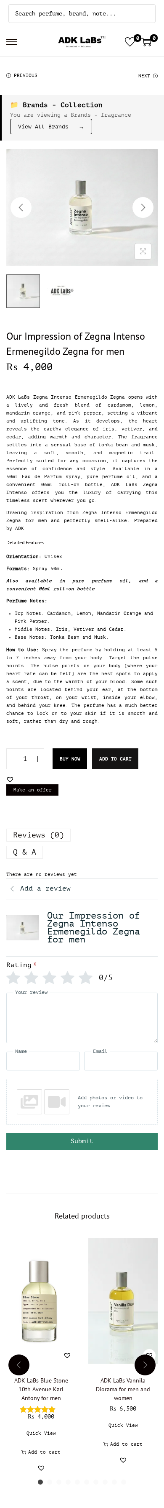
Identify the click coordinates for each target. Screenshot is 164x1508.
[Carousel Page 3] (58, 1482)
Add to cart (115, 759)
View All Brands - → (51, 126)
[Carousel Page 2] (49, 1482)
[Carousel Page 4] (68, 1482)
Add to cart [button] (44, 1452)
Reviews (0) (38, 835)
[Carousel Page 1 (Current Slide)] (40, 1482)
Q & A (24, 852)
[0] (130, 42)
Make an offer (32, 790)
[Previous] (21, 207)
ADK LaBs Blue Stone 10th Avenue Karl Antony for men (41, 1389)
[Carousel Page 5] (77, 1482)
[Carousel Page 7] (95, 1482)
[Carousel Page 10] (123, 1482)
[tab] (82, 835)
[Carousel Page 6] (86, 1482)
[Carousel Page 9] (114, 1482)
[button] (10, 779)
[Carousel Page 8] (105, 1482)
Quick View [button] (41, 1433)
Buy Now (70, 759)
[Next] (142, 207)
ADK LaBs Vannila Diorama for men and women (123, 1389)
